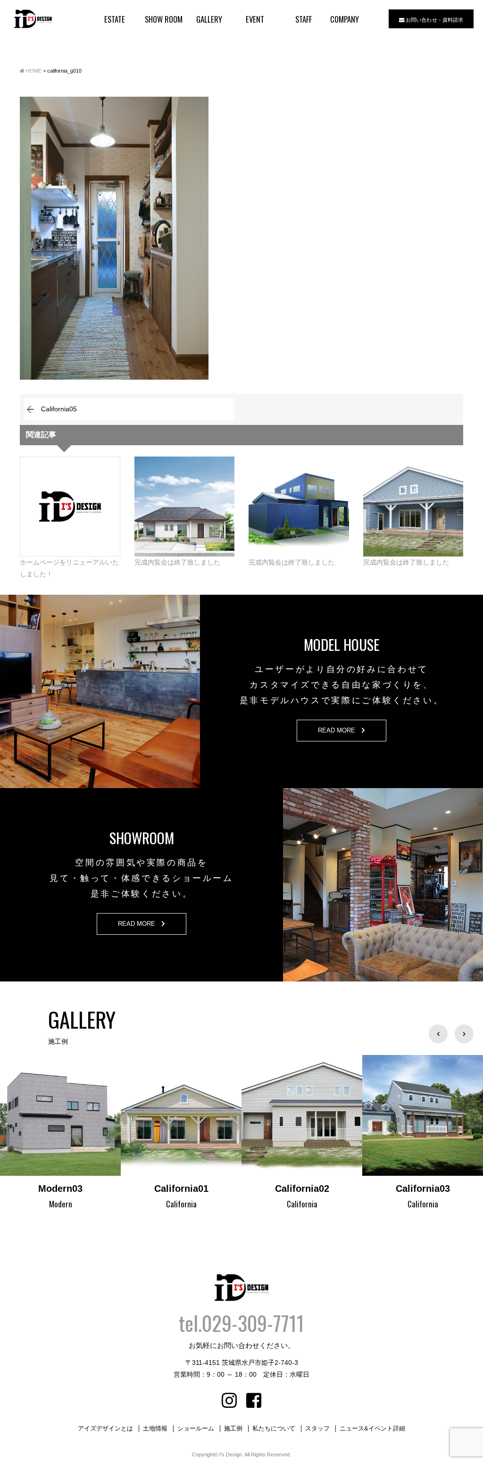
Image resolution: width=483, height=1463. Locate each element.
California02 (181, 1188)
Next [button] (464, 1033)
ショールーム (195, 1428)
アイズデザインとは (105, 1428)
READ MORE (339, 730)
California (60, 1204)
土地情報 (155, 1428)
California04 (423, 1188)
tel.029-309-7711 (241, 1323)
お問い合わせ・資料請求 (433, 19)
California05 (59, 409)
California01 (60, 1188)
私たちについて (273, 1428)
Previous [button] (438, 1033)
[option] (60, 1133)
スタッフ (317, 1428)
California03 (302, 1188)
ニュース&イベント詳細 (372, 1428)
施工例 (233, 1428)
